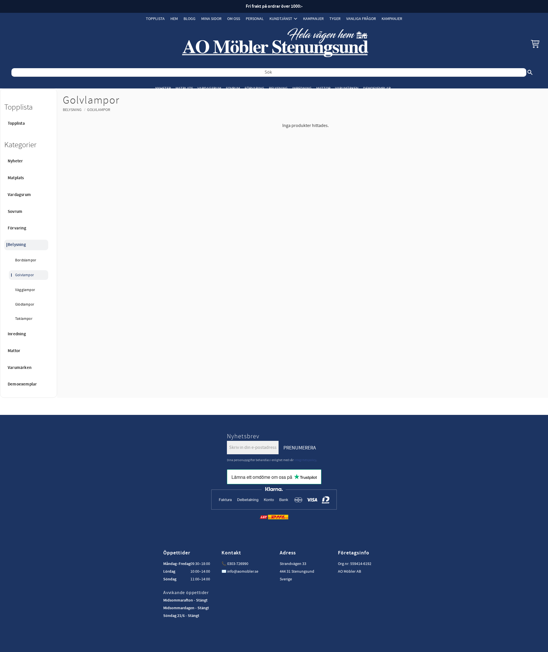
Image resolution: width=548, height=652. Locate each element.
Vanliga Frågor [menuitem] (361, 18)
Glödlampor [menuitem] (24, 304)
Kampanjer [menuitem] (313, 18)
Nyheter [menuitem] (163, 88)
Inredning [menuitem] (302, 88)
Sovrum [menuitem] (233, 88)
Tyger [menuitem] (335, 18)
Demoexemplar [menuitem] (377, 88)
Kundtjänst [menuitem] (280, 18)
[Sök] (530, 72)
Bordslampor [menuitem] (25, 260)
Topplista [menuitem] (155, 18)
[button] (535, 43)
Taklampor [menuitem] (24, 318)
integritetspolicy (305, 460)
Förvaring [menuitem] (254, 88)
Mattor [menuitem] (323, 88)
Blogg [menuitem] (190, 18)
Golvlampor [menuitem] (24, 275)
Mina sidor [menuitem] (211, 18)
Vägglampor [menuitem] (25, 290)
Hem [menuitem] (174, 18)
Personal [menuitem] (255, 18)
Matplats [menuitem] (184, 88)
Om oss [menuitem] (233, 18)
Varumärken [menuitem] (346, 88)
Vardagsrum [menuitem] (209, 88)
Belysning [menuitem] (278, 88)
